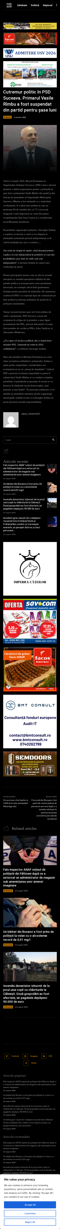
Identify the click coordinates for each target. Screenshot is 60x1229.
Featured (8, 890)
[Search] (53, 440)
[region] (30, 1201)
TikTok (33, 1063)
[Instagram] (25, 1056)
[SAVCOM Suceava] (30, 621)
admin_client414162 (30, 414)
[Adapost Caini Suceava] (30, 568)
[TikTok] (26, 1063)
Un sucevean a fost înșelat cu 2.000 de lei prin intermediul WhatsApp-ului (15, 803)
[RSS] (44, 1056)
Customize (30, 1213)
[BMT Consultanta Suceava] (30, 721)
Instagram (34, 1056)
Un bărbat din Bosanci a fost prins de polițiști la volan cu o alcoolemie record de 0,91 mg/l (22, 487)
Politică (7, 117)
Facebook (15, 1056)
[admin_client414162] (11, 420)
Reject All (30, 1222)
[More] (42, 169)
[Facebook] (6, 1056)
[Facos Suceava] (30, 669)
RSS (50, 1056)
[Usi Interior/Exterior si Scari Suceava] (30, 764)
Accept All (30, 1204)
